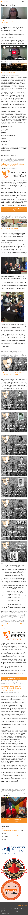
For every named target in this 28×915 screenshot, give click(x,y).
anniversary (14, 351)
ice (8, 355)
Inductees (12, 355)
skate (2, 356)
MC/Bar (19, 620)
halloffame (6, 159)
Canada (8, 353)
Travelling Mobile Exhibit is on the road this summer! (13, 838)
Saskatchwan (4, 793)
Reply (21, 63)
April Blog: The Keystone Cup (11, 228)
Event (13, 61)
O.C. (22, 620)
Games (2, 790)
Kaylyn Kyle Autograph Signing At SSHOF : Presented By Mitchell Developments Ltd (12, 688)
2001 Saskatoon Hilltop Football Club (12, 612)
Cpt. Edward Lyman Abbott (12, 617)
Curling (20, 617)
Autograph (20, 351)
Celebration (12, 353)
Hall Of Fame (16, 216)
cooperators (22, 353)
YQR (6, 161)
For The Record (7, 682)
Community (14, 680)
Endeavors (19, 680)
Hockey (10, 159)
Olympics (6, 63)
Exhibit (11, 216)
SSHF (17, 63)
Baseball (14, 158)
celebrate (18, 158)
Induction (21, 159)
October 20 (23, 790)
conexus (22, 158)
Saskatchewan (10, 160)
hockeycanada (4, 355)
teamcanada (6, 356)
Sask (6, 160)
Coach (4, 617)
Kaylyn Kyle (13, 790)
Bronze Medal (15, 789)
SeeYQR (16, 160)
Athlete (18, 615)
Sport (15, 793)
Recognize (19, 791)
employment (3, 216)
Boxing (8, 616)
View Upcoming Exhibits (22, 824)
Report (2, 217)
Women (19, 793)
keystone (16, 355)
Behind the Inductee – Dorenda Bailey (10, 829)
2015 (13, 215)
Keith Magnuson (13, 620)
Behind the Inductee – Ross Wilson (9, 830)
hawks (17, 354)
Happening (14, 682)
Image (9, 790)
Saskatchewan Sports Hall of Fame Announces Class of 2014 (12, 373)
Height (6, 790)
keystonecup (21, 355)
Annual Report (18, 215)
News (6, 61)
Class (20, 616)
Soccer (12, 621)
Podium (10, 791)
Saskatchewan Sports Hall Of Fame (8, 683)
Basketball (23, 615)
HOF (14, 159)
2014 (8, 615)
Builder (16, 616)
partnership (22, 216)
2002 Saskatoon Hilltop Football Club (12, 613)
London (18, 790)
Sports (16, 621)
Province (14, 791)
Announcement (13, 615)
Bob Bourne (3, 616)
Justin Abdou (18, 61)
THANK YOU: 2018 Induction (11, 73)
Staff (15, 217)
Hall (9, 619)
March (18, 682)
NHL (26, 355)
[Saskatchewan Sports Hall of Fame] (14, 1)
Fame (2, 619)
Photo (7, 791)
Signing (8, 793)
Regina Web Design (22, 905)
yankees (3, 161)
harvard (13, 354)
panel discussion (11, 63)
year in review (20, 217)
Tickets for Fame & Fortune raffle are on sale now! (13, 832)
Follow (2, 682)
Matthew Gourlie (8, 25)
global (5, 354)
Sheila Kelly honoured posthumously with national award (14, 835)
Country (20, 789)
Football (6, 619)
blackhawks (3, 353)
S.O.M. (2, 621)
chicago (17, 353)
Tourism (23, 160)
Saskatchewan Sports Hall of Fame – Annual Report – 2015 (13, 165)
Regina (2, 160)
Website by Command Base (21, 904)
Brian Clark (12, 616)
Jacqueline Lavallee (5, 620)
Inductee (17, 159)
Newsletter (22, 682)
